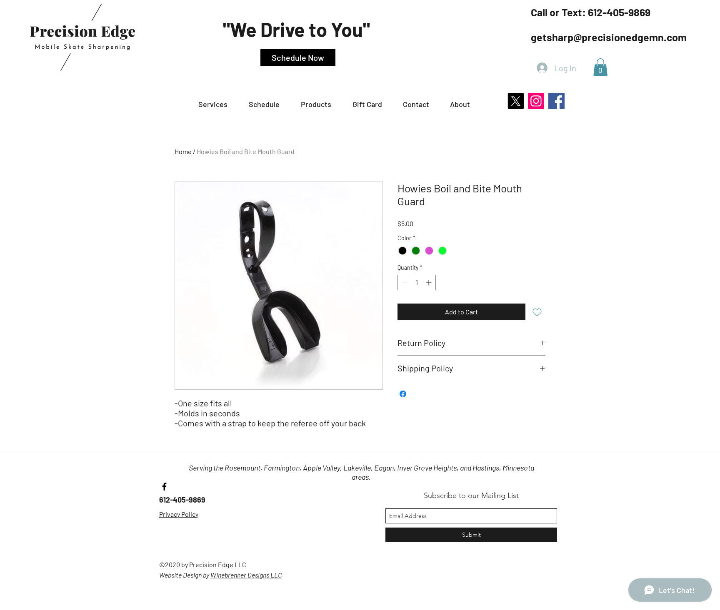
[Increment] (429, 282)
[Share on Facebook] (403, 394)
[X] (516, 101)
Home (183, 151)
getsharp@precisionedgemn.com (609, 37)
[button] (271, 104)
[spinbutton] (416, 282)
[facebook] (164, 486)
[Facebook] (556, 101)
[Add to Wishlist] (537, 312)
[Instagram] (536, 101)
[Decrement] (404, 282)
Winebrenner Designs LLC (246, 575)
